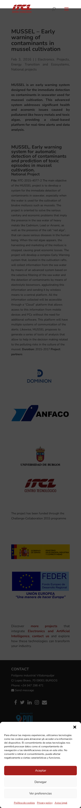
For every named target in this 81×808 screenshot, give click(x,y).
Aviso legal (61, 802)
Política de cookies (24, 802)
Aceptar (40, 770)
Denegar (40, 782)
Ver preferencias (40, 793)
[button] (75, 727)
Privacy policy (45, 802)
